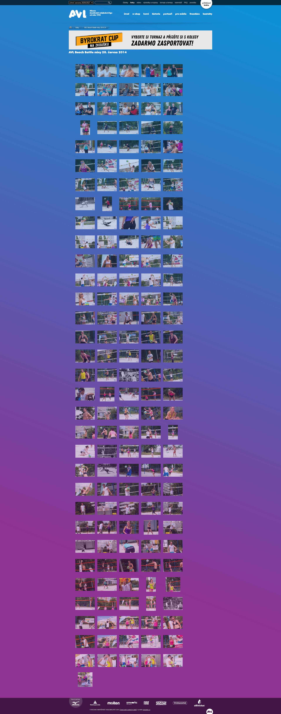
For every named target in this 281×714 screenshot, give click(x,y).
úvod (126, 13)
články (125, 3)
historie (156, 13)
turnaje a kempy (166, 3)
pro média (180, 13)
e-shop (136, 13)
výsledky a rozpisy (150, 3)
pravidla (193, 3)
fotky (132, 3)
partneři (167, 13)
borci (146, 13)
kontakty (207, 13)
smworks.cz (146, 709)
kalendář (178, 3)
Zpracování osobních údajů (128, 709)
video (139, 3)
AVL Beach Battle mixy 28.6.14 (95, 27)
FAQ (185, 3)
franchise (195, 13)
